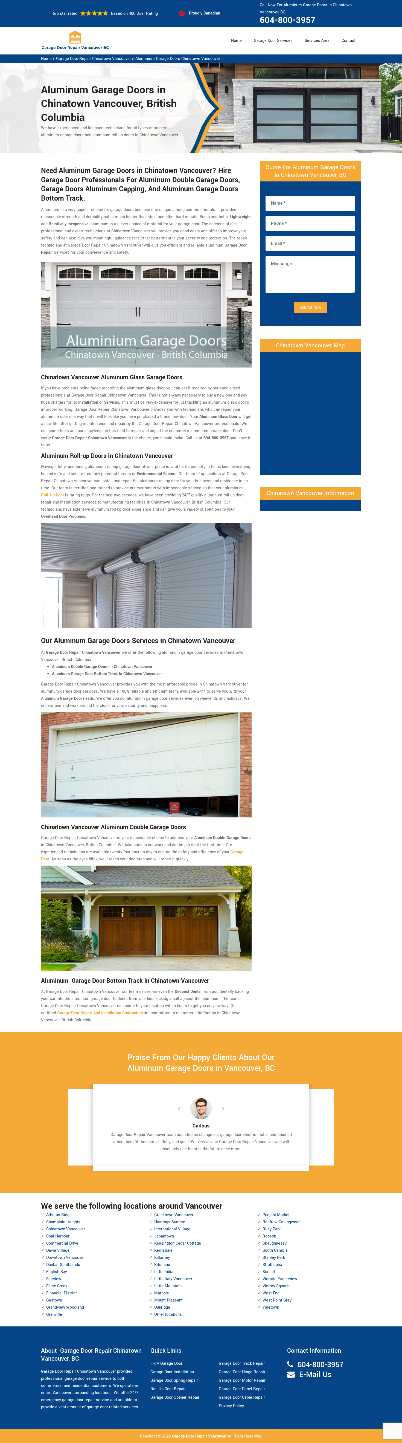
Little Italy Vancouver (173, 1279)
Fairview (53, 1279)
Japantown (164, 1236)
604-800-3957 (288, 20)
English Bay (56, 1272)
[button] (184, 1109)
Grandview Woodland (65, 1307)
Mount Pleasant (168, 1300)
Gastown (54, 1300)
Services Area (317, 41)
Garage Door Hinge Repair (242, 1372)
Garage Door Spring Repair (174, 1380)
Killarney (162, 1257)
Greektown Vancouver (173, 1215)
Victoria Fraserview (280, 1279)
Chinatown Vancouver (65, 1229)
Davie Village (57, 1250)
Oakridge (162, 1307)
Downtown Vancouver (65, 1257)
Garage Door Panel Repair (242, 1389)
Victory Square (276, 1286)
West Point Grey (277, 1300)
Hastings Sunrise (169, 1222)
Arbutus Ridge (59, 1215)
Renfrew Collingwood (282, 1222)
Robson (269, 1236)
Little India (163, 1272)
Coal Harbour (57, 1236)
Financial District (61, 1293)
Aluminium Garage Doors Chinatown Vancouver (177, 59)
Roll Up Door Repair (168, 1389)
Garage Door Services (273, 41)
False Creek (56, 1286)
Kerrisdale (163, 1250)
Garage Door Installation (172, 1372)
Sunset (269, 1272)
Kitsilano (162, 1265)
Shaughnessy (275, 1243)
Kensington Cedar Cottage (177, 1243)
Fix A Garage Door (166, 1363)
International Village (172, 1229)
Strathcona (272, 1265)
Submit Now (310, 307)
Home (236, 41)
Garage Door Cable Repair (242, 1397)
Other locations (168, 1314)
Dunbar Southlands (63, 1265)
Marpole (161, 1293)
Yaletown (271, 1307)
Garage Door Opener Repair (174, 1397)
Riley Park (272, 1229)
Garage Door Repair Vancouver (200, 1436)
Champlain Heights (63, 1222)
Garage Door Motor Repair (242, 1380)
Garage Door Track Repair (242, 1363)
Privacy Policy (231, 1406)
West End (271, 1293)
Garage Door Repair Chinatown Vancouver (93, 59)
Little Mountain (168, 1286)
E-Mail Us (315, 1374)
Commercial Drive (62, 1243)
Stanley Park (274, 1257)
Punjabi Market (276, 1215)
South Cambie (275, 1250)
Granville (54, 1314)
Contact (349, 41)
